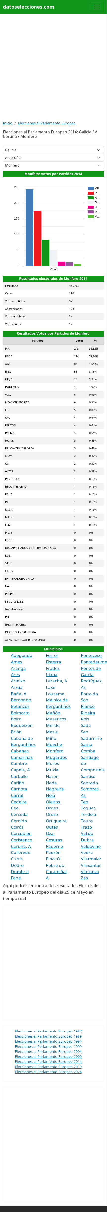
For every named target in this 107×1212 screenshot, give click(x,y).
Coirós (17, 827)
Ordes (52, 808)
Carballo (19, 776)
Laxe (50, 687)
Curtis (17, 859)
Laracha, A (56, 681)
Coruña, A (21, 846)
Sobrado (89, 783)
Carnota (19, 789)
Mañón (53, 713)
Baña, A (18, 693)
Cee (15, 808)
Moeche (54, 744)
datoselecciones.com (28, 6)
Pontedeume (94, 662)
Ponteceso (91, 655)
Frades (53, 668)
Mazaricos (56, 719)
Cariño (17, 783)
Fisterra (53, 662)
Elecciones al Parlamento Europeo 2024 (48, 1071)
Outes (52, 827)
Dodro (17, 865)
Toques (88, 808)
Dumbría (20, 871)
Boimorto (20, 713)
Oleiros (53, 802)
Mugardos (56, 757)
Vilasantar (91, 865)
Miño (51, 738)
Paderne (54, 846)
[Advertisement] (53, 67)
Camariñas (22, 757)
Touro (87, 821)
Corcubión (21, 833)
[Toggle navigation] (97, 7)
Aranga (18, 668)
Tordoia (88, 814)
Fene (16, 878)
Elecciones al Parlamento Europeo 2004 (48, 1051)
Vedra (87, 852)
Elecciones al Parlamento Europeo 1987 (48, 1031)
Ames (16, 662)
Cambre (19, 763)
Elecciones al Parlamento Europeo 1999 (48, 1046)
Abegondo (21, 655)
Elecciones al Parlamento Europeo (47, 122)
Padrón (53, 852)
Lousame (55, 693)
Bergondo (21, 700)
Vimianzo (90, 871)
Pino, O (53, 859)
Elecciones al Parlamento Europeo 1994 (48, 1041)
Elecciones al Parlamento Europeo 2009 (48, 1056)
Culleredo (20, 852)
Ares (15, 674)
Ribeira (88, 713)
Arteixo (18, 681)
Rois (85, 719)
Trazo (86, 827)
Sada (86, 725)
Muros (52, 763)
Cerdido (19, 821)
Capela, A (20, 770)
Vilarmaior (91, 859)
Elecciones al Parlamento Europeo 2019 (48, 1066)
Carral (17, 795)
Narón (52, 776)
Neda (51, 783)
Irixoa (51, 674)
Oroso (52, 814)
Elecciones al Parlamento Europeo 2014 (48, 1061)
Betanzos (20, 706)
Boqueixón (22, 725)
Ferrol (52, 655)
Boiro (16, 719)
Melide (53, 725)
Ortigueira (56, 821)
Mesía (52, 732)
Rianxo (88, 706)
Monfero (54, 751)
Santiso (88, 776)
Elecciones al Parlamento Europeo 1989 (48, 1036)
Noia (50, 795)
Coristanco (21, 840)
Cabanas (20, 751)
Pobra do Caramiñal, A (57, 871)
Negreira (55, 789)
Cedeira (19, 802)
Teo (84, 802)
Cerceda (19, 814)
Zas (84, 878)
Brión (16, 732)
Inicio (7, 122)
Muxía (52, 770)
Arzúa (17, 687)
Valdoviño (91, 846)
